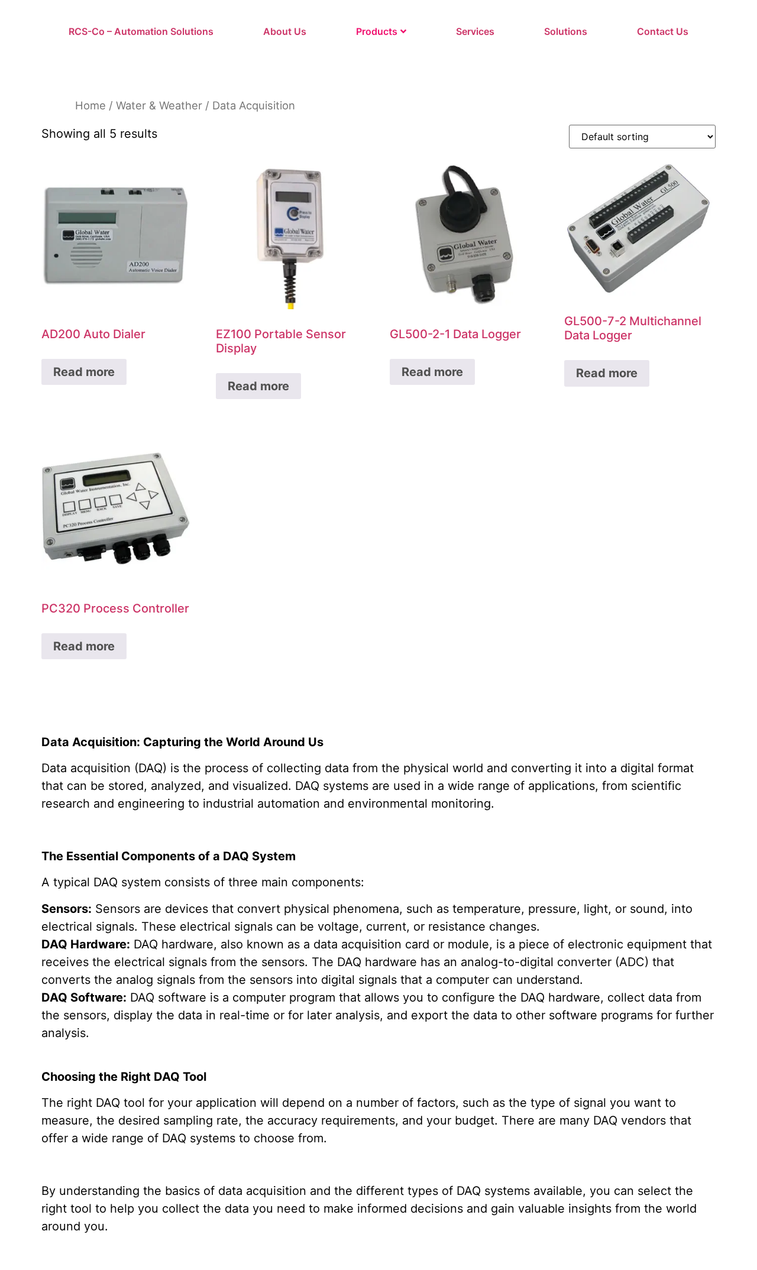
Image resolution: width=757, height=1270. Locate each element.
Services (475, 31)
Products (376, 31)
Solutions (565, 31)
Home (90, 105)
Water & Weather (159, 105)
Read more (84, 372)
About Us (284, 31)
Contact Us (662, 31)
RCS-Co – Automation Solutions (141, 31)
